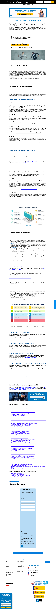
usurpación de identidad (20, 259)
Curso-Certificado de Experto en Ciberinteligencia (18, 476)
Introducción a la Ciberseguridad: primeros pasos (18, 465)
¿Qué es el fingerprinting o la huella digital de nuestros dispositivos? (21, 424)
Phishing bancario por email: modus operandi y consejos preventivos (21, 464)
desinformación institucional (27, 357)
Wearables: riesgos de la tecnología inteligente (18, 468)
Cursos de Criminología (20, 571)
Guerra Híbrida (34, 357)
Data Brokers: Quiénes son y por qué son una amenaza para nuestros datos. (22, 422)
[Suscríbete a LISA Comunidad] (27, 12)
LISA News (7, 566)
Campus (32, 4)
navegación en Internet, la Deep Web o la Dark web (27, 387)
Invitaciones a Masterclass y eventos (25, 533)
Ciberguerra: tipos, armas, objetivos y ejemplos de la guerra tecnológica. (22, 418)
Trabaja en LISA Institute (9, 568)
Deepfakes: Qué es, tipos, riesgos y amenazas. (18, 416)
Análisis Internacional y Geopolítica (25, 515)
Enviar (6, 607)
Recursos (29, 4)
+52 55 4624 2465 (32, 570)
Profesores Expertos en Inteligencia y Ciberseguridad (25, 91)
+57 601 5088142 (32, 572)
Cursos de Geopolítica (20, 567)
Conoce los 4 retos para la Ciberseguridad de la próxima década (20, 457)
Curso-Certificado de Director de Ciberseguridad (18, 473)
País (21, 508)
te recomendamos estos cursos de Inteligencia (20, 389)
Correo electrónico (23, 505)
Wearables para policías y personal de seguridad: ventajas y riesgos (21, 466)
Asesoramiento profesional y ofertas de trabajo (27, 541)
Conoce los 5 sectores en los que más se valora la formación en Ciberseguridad (23, 458)
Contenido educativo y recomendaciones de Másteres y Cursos (28, 536)
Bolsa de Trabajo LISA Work (9, 565)
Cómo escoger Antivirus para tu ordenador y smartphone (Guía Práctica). (22, 417)
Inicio (6, 561)
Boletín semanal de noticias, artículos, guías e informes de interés (28, 539)
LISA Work (25, 4)
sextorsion (44, 256)
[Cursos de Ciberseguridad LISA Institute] (27, 396)
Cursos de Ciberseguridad (20, 566)
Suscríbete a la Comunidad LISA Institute (34, 559)
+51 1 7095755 (32, 575)
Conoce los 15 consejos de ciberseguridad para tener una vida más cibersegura (23, 439)
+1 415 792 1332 (32, 568)
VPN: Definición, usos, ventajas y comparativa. (18, 415)
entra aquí (37, 202)
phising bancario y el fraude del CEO (31, 161)
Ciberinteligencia (30, 388)
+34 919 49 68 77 (32, 567)
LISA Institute (44, 606)
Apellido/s (22, 502)
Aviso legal (7, 575)
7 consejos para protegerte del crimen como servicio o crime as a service (22, 408)
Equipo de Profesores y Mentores (10, 562)
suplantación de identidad (22, 162)
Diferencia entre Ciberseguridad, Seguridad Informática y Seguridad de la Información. (24, 423)
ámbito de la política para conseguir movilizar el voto (25, 266)
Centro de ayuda (8, 567)
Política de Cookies (8, 574)
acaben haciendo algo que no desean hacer (19, 69)
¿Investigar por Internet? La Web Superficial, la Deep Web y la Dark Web (22, 452)
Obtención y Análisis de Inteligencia (25, 513)
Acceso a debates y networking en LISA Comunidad (27, 543)
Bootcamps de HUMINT (20, 562)
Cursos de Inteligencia (20, 565)
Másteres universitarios (20, 561)
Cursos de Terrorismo (20, 568)
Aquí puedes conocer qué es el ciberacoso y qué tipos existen (33, 201)
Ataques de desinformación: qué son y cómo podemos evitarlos (20, 459)
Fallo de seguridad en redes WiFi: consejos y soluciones (19, 469)
